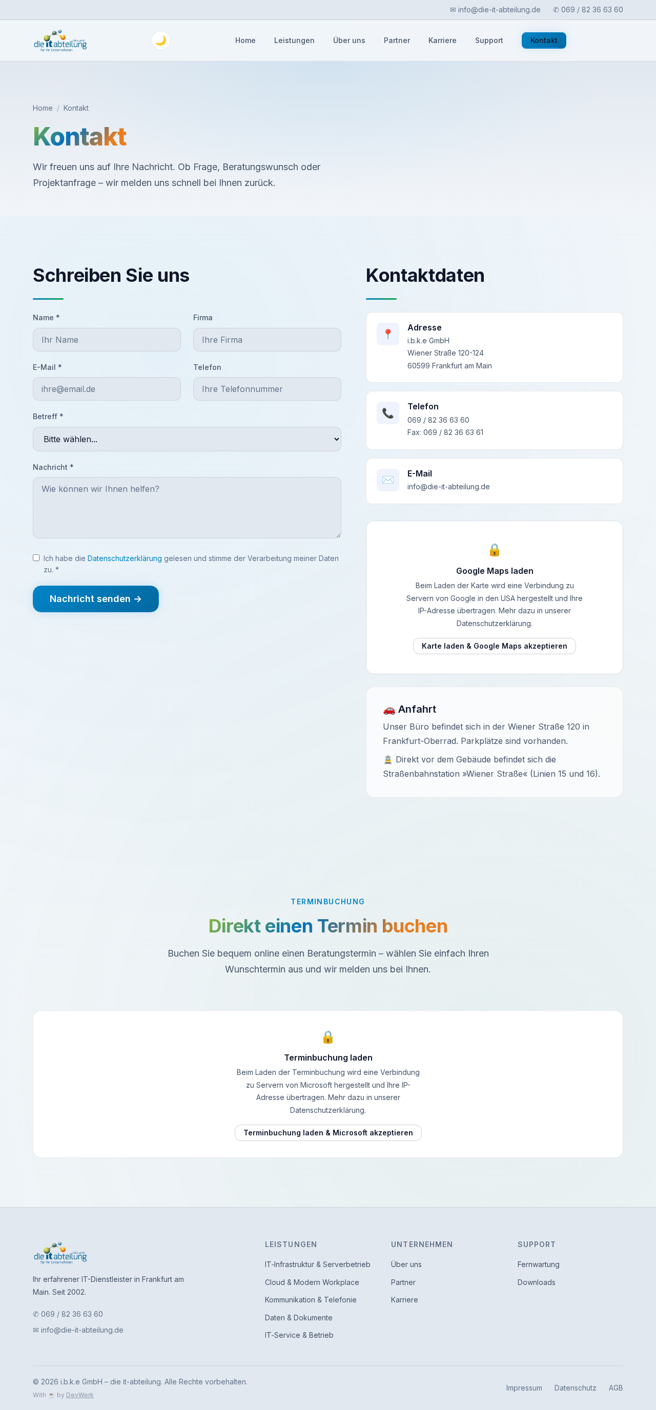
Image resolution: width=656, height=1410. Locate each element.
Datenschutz (576, 1387)
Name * (46, 317)
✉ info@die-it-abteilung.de (495, 9)
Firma (203, 317)
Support (489, 40)
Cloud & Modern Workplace (312, 1282)
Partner (397, 40)
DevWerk (80, 1395)
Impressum (524, 1387)
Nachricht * (53, 467)
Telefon (207, 367)
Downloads (537, 1282)
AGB (616, 1387)
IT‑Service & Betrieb (299, 1335)
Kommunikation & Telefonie (311, 1299)
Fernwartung (539, 1264)
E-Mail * (47, 367)
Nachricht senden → (96, 598)
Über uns (349, 40)
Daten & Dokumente (299, 1317)
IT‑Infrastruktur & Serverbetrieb (318, 1264)
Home (245, 40)
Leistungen (294, 40)
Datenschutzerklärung (125, 558)
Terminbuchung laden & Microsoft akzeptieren (328, 1132)
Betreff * (48, 416)
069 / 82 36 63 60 (438, 420)
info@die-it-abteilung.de (448, 486)
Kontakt (544, 40)
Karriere (442, 40)
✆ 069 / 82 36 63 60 (588, 9)
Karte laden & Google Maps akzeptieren (494, 645)
